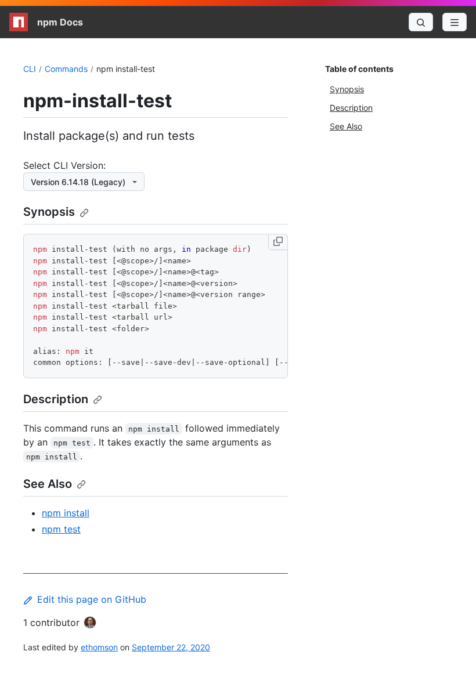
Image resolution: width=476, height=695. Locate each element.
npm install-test (125, 69)
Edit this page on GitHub (91, 599)
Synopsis (49, 212)
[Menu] (454, 22)
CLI (29, 69)
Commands (66, 69)
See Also (47, 484)
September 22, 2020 (171, 647)
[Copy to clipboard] (278, 242)
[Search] (421, 22)
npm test (61, 529)
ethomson (99, 647)
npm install (65, 513)
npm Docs (60, 22)
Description (55, 399)
